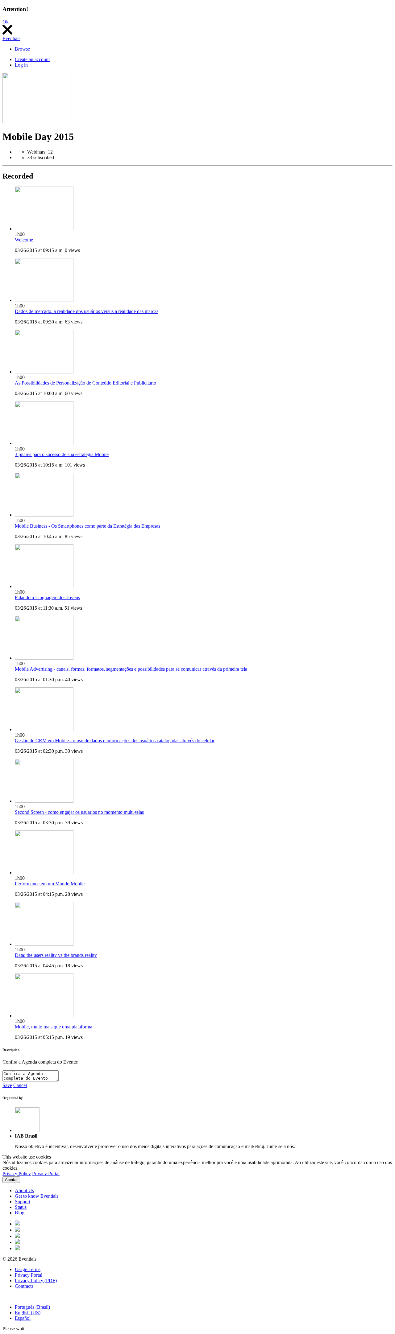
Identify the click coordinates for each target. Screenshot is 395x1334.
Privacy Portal (46, 1173)
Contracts (24, 1286)
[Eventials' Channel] (17, 1242)
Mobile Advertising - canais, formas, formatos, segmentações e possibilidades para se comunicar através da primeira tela (131, 669)
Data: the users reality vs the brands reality (56, 955)
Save (7, 1085)
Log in (21, 65)
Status (21, 1207)
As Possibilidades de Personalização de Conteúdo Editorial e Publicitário (85, 382)
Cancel (20, 1085)
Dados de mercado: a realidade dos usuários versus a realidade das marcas (86, 311)
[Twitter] (17, 1230)
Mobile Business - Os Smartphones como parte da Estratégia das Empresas (87, 526)
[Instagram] (17, 1236)
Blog (19, 1212)
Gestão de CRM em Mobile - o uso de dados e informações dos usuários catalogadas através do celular (114, 740)
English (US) (27, 1312)
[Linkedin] (17, 1248)
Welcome (24, 239)
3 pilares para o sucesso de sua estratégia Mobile (62, 454)
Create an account (32, 59)
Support (22, 1201)
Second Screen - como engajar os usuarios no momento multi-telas (79, 812)
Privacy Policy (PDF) (36, 1280)
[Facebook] (17, 1223)
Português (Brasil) (32, 1307)
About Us (24, 1190)
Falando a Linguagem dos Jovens (47, 597)
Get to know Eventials (36, 1196)
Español (23, 1318)
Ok (5, 21)
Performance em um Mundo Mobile (50, 883)
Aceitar (11, 1179)
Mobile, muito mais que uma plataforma (53, 1026)
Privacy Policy (16, 1173)
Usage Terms (27, 1269)
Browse (22, 48)
